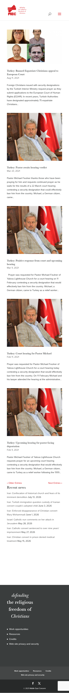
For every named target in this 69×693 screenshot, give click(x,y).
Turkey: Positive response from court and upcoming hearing (34, 262)
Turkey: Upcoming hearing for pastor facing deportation (30, 444)
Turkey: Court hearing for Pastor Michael (29, 353)
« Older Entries (14, 483)
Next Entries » (55, 483)
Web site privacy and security (24, 644)
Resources (14, 634)
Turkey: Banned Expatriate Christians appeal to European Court (32, 72)
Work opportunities (18, 629)
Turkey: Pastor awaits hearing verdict (27, 167)
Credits (12, 639)
